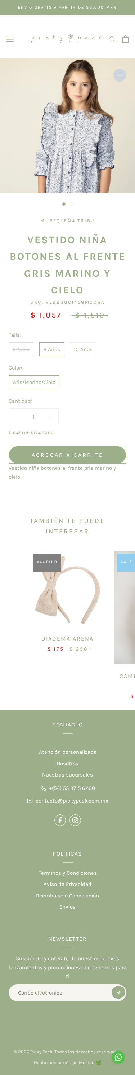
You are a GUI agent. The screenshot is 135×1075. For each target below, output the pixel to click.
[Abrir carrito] (125, 39)
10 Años (83, 349)
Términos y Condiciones (68, 873)
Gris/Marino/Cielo (34, 382)
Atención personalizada (67, 752)
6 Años (21, 349)
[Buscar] (112, 39)
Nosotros (67, 763)
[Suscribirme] (118, 992)
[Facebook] (60, 820)
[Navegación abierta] (10, 38)
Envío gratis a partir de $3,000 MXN (67, 7)
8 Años (51, 349)
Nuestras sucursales (67, 775)
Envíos (67, 907)
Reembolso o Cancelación (67, 895)
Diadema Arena (67, 638)
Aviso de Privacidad (67, 884)
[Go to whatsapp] (118, 1057)
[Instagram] (75, 820)
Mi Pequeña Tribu (67, 220)
